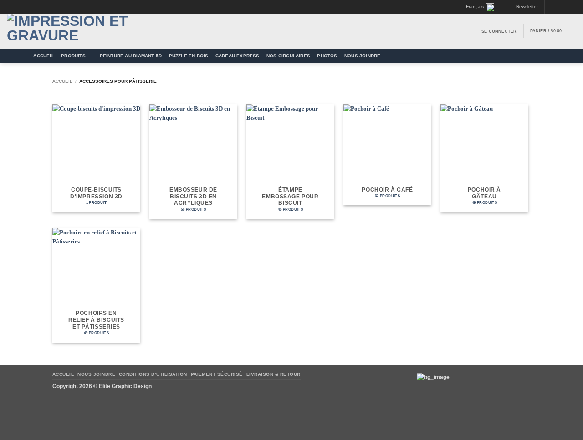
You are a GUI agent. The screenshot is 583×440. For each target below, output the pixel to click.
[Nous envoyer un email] (565, 7)
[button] (523, 7)
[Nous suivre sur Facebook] (552, 7)
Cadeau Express (237, 55)
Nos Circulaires (288, 55)
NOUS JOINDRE (362, 55)
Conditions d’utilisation (153, 374)
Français (475, 6)
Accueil (43, 55)
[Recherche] (569, 56)
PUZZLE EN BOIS (189, 55)
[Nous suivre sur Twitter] (559, 7)
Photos (327, 55)
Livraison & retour (273, 374)
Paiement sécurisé (217, 374)
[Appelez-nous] (573, 7)
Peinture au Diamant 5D (131, 55)
